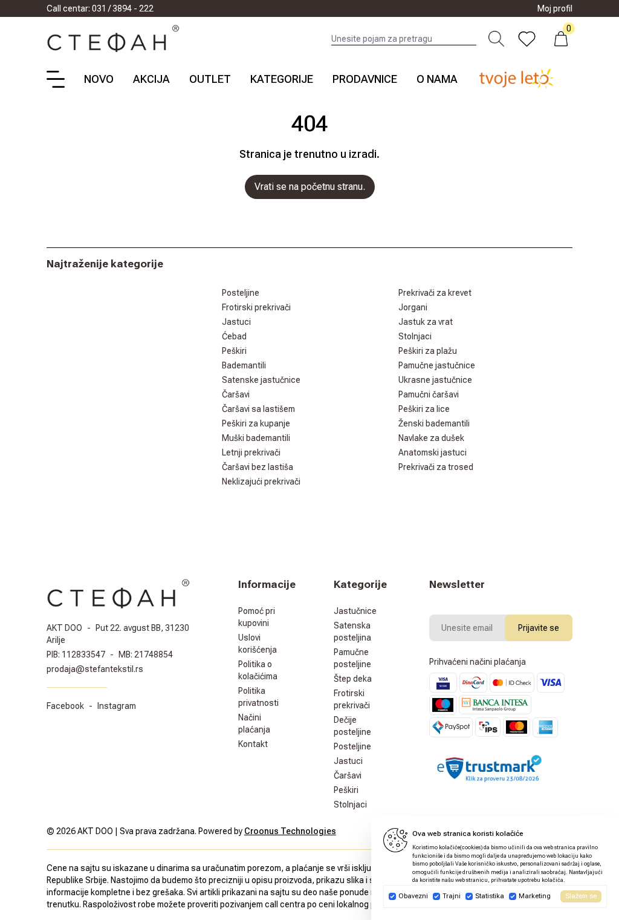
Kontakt (253, 744)
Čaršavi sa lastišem (258, 409)
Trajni (451, 896)
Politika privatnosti (258, 697)
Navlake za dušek (431, 438)
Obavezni (413, 896)
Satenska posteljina (352, 631)
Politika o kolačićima (257, 670)
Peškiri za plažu (427, 351)
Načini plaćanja (254, 723)
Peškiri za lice (424, 409)
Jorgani (412, 307)
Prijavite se (538, 628)
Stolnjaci (415, 336)
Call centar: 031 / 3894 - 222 (100, 8)
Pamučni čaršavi (428, 394)
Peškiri (234, 351)
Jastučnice (355, 611)
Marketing (535, 896)
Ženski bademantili (434, 423)
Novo (99, 79)
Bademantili (244, 365)
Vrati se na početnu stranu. (309, 186)
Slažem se (581, 896)
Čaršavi (236, 394)
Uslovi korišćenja (257, 643)
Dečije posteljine (352, 726)
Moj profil (554, 8)
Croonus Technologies (290, 831)
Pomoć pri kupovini (256, 617)
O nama (437, 79)
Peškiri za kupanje (256, 423)
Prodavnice (364, 79)
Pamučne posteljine (352, 658)
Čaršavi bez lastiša (257, 467)
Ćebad (234, 336)
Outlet (210, 79)
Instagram (116, 706)
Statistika (489, 896)
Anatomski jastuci (432, 452)
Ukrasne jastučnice (435, 380)
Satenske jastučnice (261, 380)
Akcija (151, 79)
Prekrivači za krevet (435, 293)
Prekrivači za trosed (435, 467)
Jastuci (236, 322)
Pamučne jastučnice (436, 365)
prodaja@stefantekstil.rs (95, 669)
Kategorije (281, 79)
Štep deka (353, 678)
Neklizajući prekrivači (261, 481)
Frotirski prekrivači (256, 307)
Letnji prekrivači (251, 452)
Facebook (65, 706)
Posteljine (240, 293)
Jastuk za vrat (425, 322)
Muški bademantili (256, 438)
